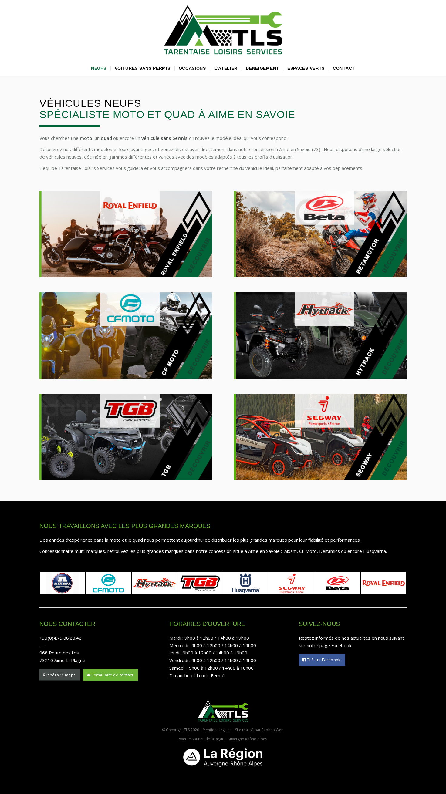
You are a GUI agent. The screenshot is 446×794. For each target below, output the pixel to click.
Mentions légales (217, 729)
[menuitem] (98, 68)
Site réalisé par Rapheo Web (259, 729)
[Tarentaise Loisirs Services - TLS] (223, 30)
